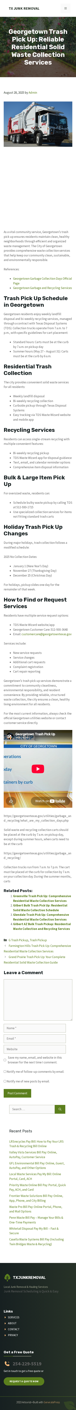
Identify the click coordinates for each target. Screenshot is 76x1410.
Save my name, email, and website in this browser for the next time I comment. (35, 1060)
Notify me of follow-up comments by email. (35, 1072)
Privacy (13, 1335)
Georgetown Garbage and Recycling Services (42, 288)
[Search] (60, 1109)
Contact (14, 1329)
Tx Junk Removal (24, 8)
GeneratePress (52, 1402)
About (12, 1323)
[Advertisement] (38, 190)
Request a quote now (24, 1381)
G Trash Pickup (18, 940)
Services (13, 1317)
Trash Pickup (38, 940)
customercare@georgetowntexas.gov (47, 634)
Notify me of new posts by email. (28, 1081)
